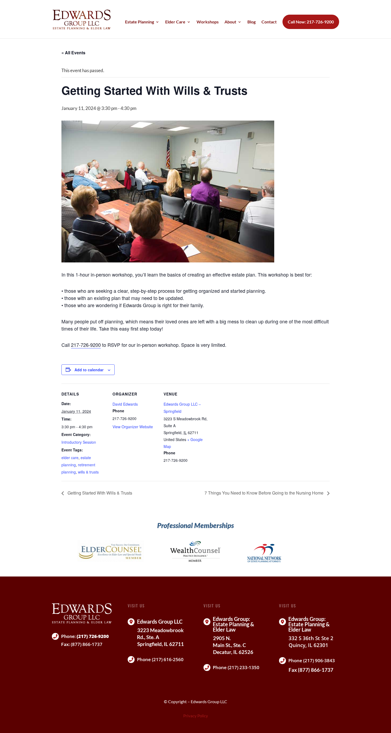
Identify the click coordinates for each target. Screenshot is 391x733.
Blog (251, 22)
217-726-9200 (86, 344)
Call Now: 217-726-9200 (311, 22)
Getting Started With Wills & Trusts (99, 493)
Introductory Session (78, 442)
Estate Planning (139, 22)
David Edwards (125, 404)
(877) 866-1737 (86, 644)
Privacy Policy (195, 715)
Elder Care (175, 22)
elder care (69, 457)
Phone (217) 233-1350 (236, 667)
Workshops (208, 22)
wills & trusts (88, 472)
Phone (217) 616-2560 (160, 659)
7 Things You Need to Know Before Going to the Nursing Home (265, 493)
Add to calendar (88, 369)
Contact (269, 22)
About (230, 22)
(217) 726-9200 (93, 636)
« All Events (73, 53)
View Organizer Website (133, 426)
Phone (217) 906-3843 (311, 660)
